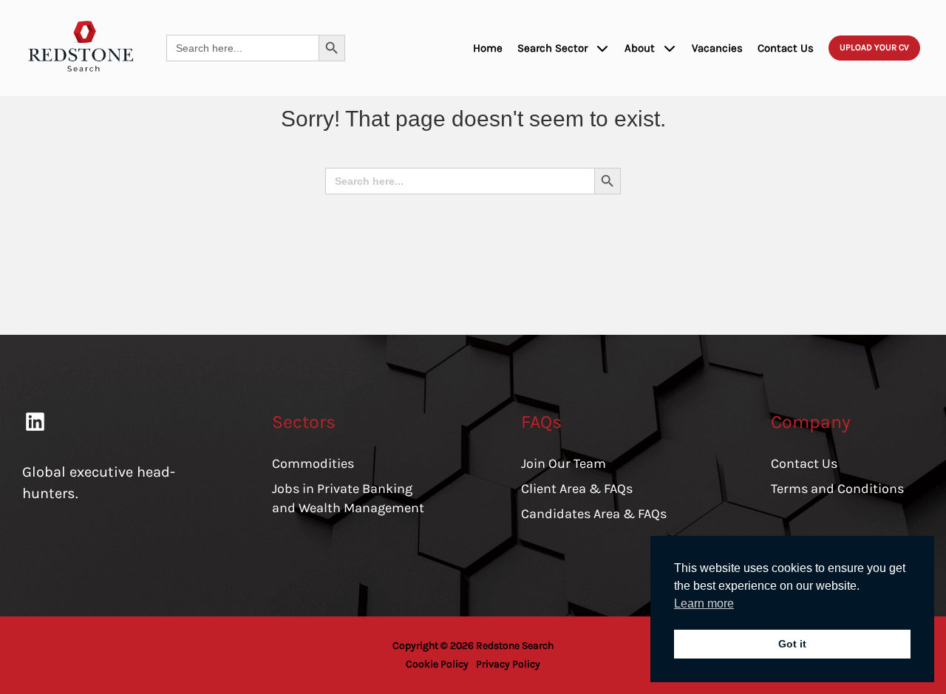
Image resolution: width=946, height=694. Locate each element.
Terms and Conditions (837, 488)
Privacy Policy (508, 664)
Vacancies (717, 48)
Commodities (313, 463)
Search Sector (552, 48)
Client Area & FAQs (577, 488)
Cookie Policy (437, 664)
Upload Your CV (874, 47)
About (640, 48)
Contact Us (786, 48)
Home (488, 48)
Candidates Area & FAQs (594, 514)
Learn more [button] (704, 603)
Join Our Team (563, 463)
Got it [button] (792, 644)
